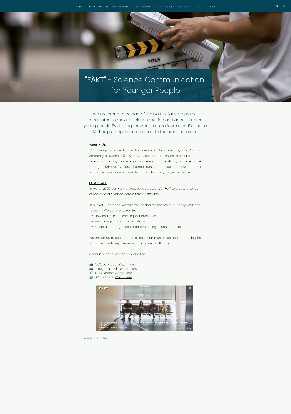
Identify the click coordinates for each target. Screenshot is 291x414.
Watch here (126, 264)
